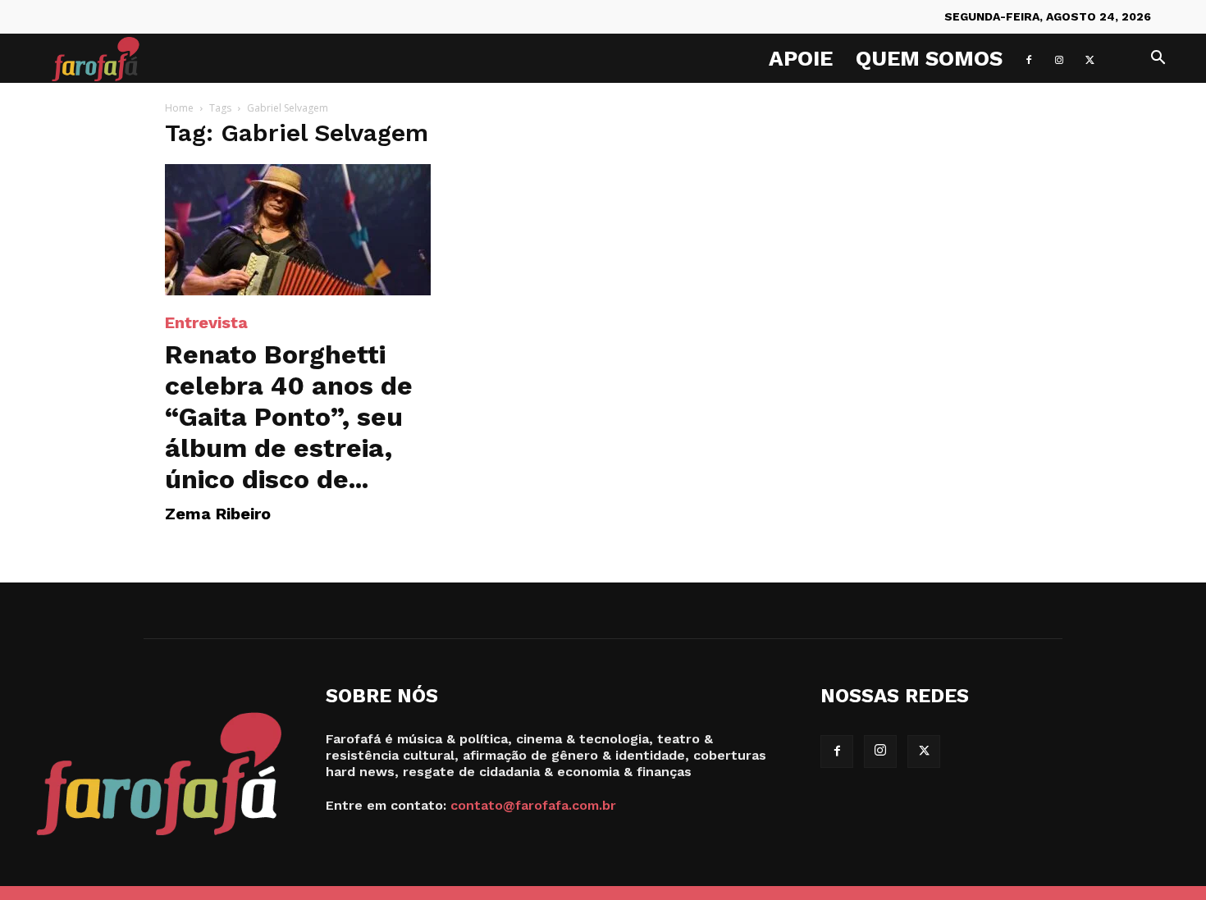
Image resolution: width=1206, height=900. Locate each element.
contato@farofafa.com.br (533, 805)
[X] (1089, 58)
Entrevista (206, 322)
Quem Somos (929, 58)
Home (179, 108)
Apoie (801, 58)
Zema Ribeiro (218, 513)
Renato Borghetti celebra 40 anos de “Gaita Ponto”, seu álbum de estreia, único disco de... (289, 417)
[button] (1157, 59)
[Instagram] (1059, 58)
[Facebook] (1028, 58)
